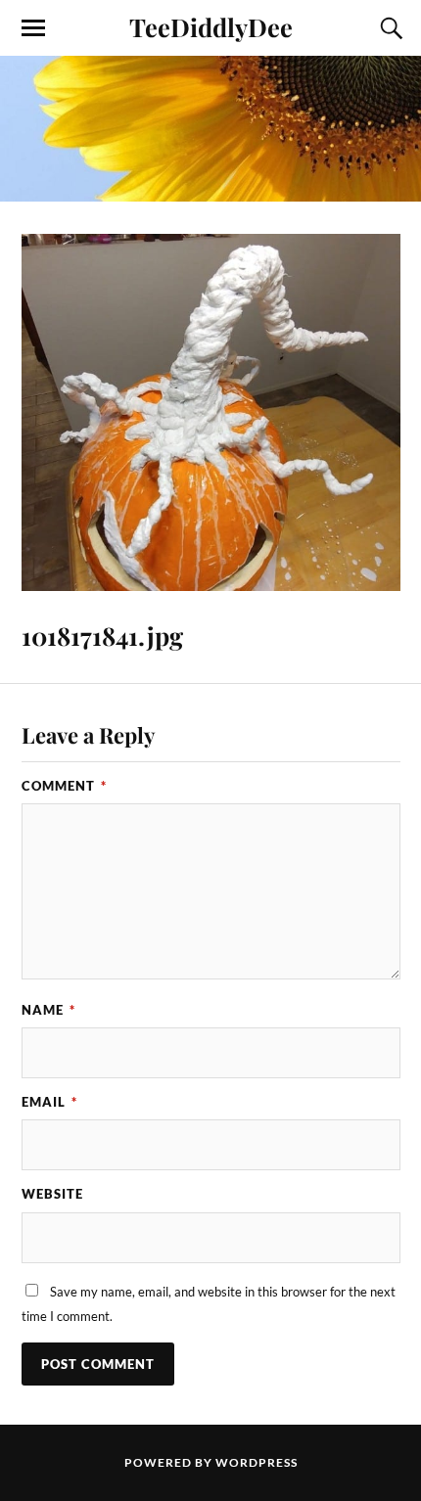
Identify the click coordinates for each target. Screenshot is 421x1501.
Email (49, 1102)
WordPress (256, 1462)
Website (52, 1194)
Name (48, 1010)
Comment (64, 786)
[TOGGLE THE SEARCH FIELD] (388, 28)
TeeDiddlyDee (211, 26)
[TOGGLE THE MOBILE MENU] (33, 28)
